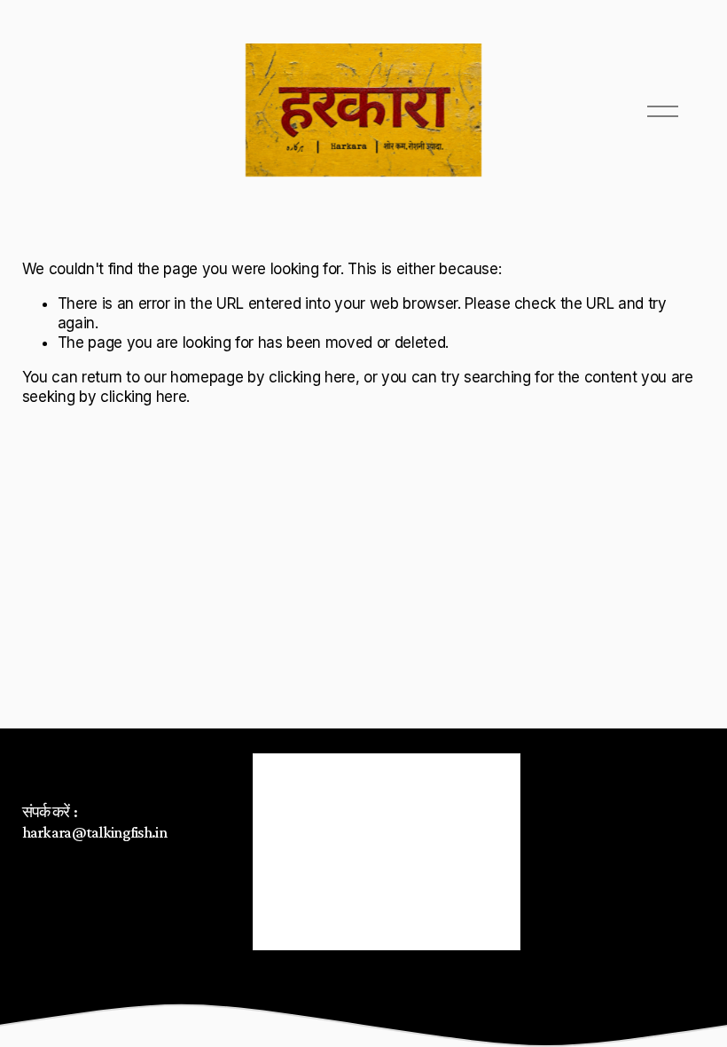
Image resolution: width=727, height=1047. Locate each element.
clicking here (312, 377)
